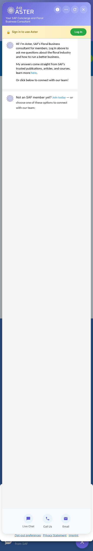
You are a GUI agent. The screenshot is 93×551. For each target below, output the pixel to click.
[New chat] (75, 9)
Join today (59, 97)
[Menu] (66, 9)
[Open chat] (82, 541)
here (34, 73)
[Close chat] (83, 9)
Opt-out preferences (28, 535)
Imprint (74, 535)
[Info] (57, 9)
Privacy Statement (55, 535)
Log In (78, 31)
